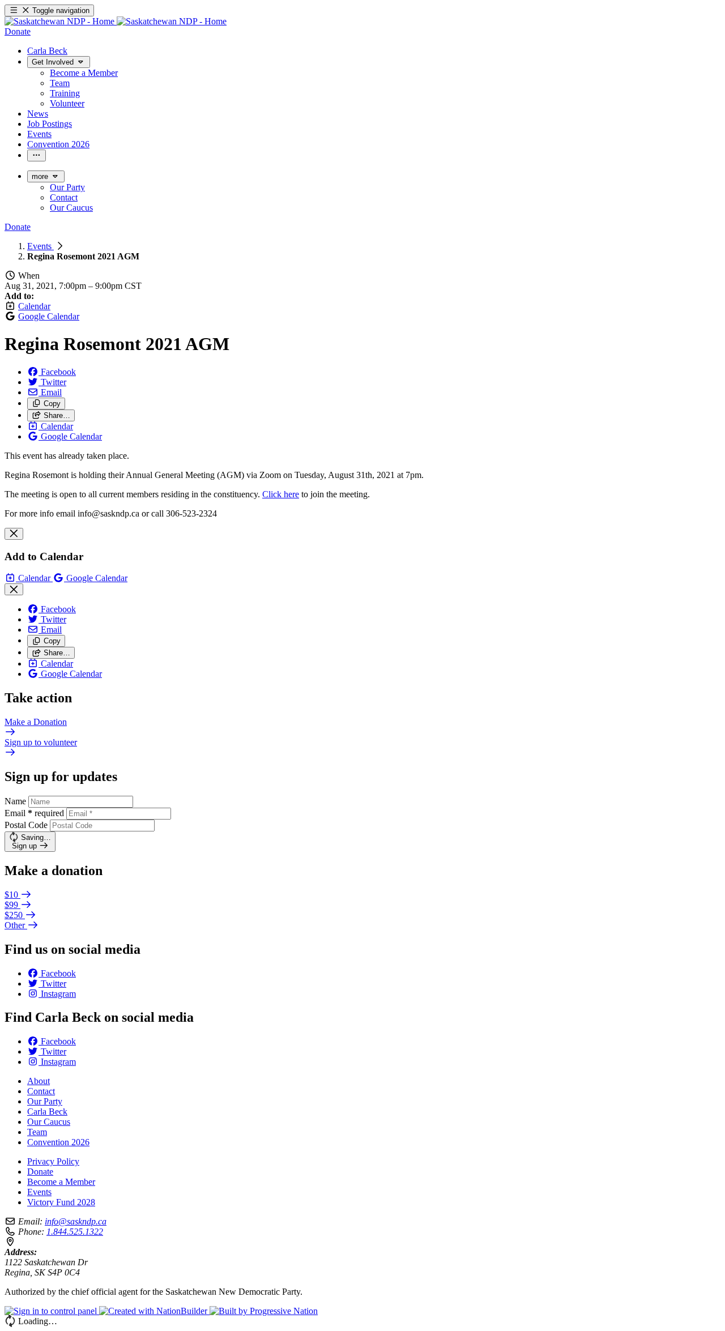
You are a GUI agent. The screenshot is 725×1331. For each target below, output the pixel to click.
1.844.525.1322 (74, 1231)
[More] (36, 155)
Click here (280, 494)
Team (37, 1132)
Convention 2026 (58, 1142)
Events (40, 246)
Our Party (44, 1101)
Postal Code (26, 825)
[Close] (14, 534)
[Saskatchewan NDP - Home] (116, 21)
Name (15, 801)
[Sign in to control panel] (52, 1311)
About (38, 1081)
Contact (41, 1091)
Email (34, 813)
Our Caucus (48, 1122)
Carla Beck (47, 1111)
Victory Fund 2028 (61, 1202)
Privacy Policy (53, 1161)
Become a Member (61, 1182)
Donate (40, 1171)
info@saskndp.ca (75, 1221)
